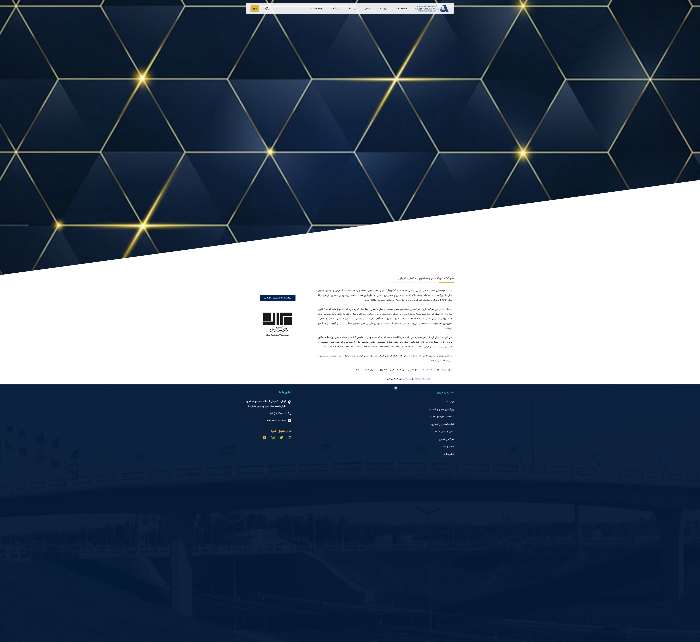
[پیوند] (432, 8)
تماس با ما (449, 454)
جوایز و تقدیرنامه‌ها (444, 432)
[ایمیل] (264, 437)
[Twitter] (281, 437)
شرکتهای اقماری (446, 439)
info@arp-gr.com (276, 421)
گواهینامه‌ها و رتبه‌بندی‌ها (442, 424)
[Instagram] (273, 437)
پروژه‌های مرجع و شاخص (441, 409)
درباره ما (450, 402)
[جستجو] (267, 9)
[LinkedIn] (289, 437)
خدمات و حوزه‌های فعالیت (441, 417)
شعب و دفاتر (448, 447)
